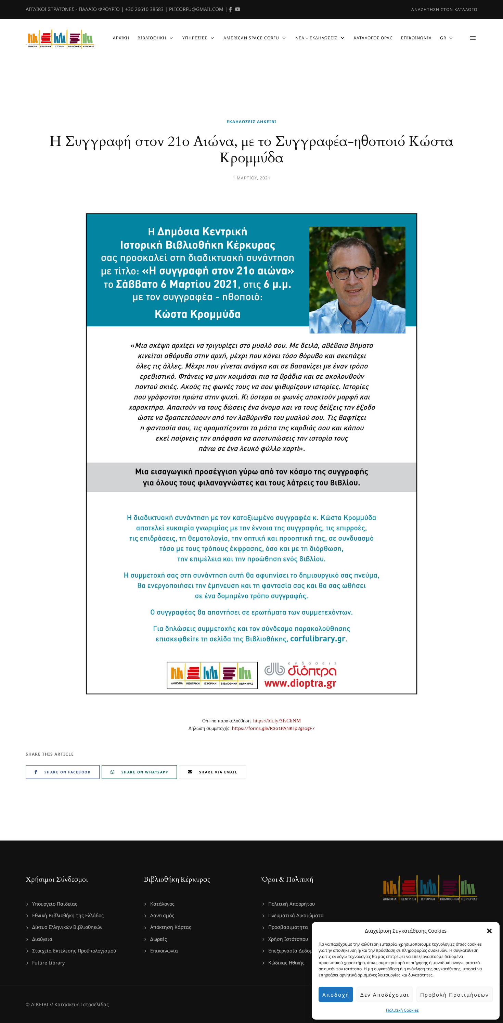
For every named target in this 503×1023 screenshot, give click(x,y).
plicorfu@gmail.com (196, 9)
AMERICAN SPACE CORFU (251, 38)
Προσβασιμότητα (288, 927)
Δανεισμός (162, 915)
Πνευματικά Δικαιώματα (296, 915)
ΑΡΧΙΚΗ (121, 38)
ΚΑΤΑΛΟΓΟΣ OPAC (373, 38)
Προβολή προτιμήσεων (454, 994)
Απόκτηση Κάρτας (170, 927)
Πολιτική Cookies (402, 1010)
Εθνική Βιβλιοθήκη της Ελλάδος (68, 915)
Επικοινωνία (164, 950)
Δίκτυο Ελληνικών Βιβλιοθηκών (67, 927)
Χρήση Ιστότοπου (288, 939)
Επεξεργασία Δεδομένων (296, 950)
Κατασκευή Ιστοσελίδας (81, 1004)
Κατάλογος (162, 903)
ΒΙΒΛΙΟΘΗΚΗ (152, 38)
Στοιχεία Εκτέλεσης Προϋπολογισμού (74, 950)
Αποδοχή (335, 994)
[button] (489, 930)
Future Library (48, 962)
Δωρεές (158, 939)
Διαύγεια (42, 939)
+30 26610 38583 (144, 9)
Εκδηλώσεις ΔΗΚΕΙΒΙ (251, 122)
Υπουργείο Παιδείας (54, 903)
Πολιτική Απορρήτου (291, 903)
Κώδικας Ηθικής (286, 962)
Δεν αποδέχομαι (384, 994)
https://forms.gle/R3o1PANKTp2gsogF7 (273, 728)
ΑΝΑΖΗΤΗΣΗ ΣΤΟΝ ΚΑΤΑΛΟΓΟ (444, 9)
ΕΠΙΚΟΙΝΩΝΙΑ (416, 38)
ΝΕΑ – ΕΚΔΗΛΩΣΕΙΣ (316, 38)
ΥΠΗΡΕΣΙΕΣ (194, 38)
